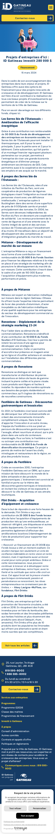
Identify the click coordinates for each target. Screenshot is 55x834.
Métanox (6, 295)
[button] (51, 7)
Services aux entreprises (14, 697)
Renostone (7, 372)
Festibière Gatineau (12, 470)
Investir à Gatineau (11, 721)
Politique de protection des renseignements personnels (25, 824)
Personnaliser (39, 808)
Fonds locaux (43, 515)
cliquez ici (14, 113)
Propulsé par (9, 828)
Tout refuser (15, 808)
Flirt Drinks (7, 601)
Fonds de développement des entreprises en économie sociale (25, 136)
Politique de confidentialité (14, 821)
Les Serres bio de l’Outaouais (17, 185)
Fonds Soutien (44, 257)
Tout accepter (27, 815)
